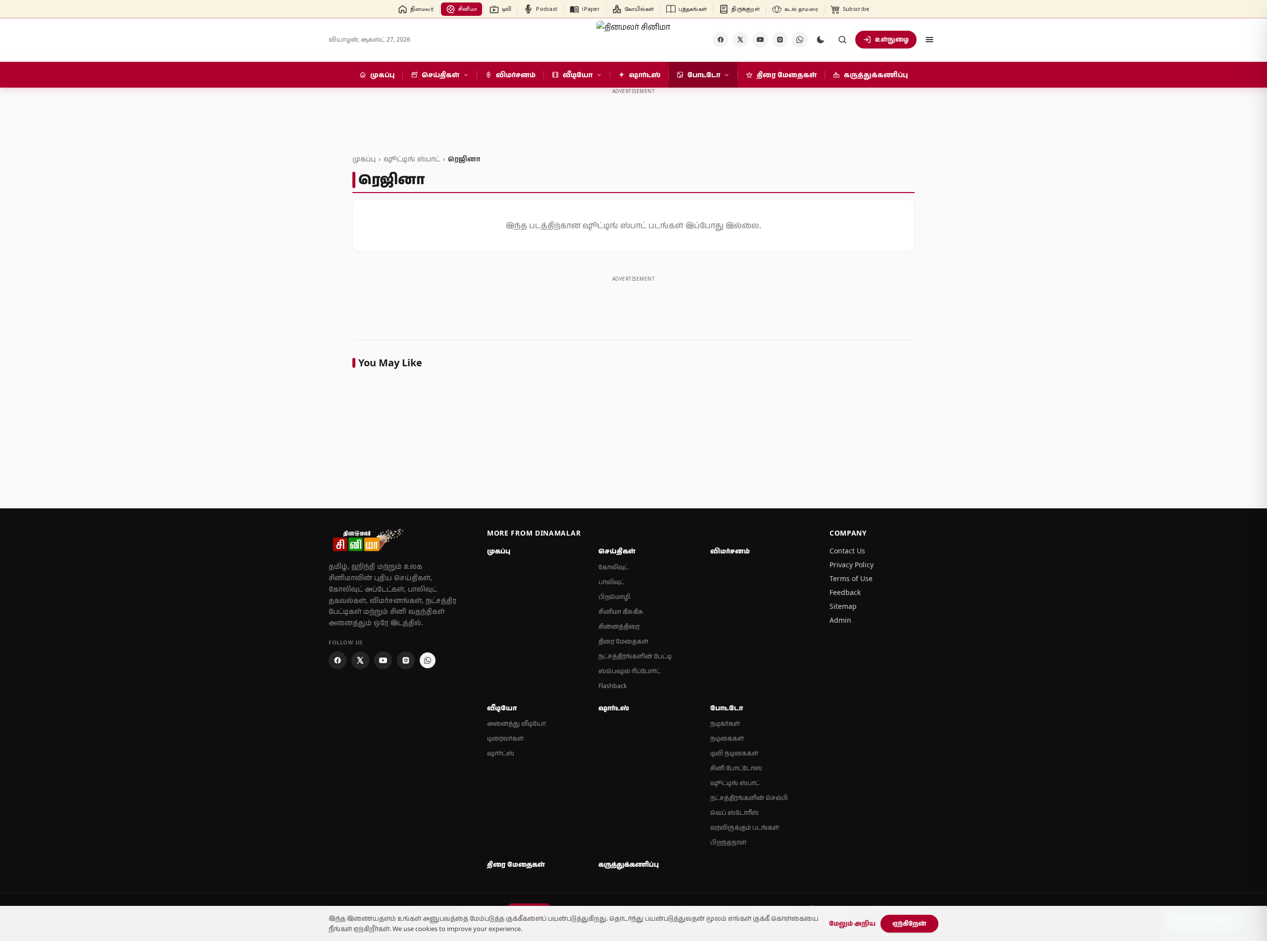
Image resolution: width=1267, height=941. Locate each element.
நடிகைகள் (727, 738)
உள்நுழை (892, 39)
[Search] (842, 40)
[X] (740, 40)
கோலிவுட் (613, 567)
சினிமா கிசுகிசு (620, 611)
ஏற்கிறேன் (909, 923)
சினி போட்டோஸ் (736, 768)
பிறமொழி (614, 597)
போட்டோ (726, 707)
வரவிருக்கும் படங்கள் (744, 827)
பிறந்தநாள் (728, 842)
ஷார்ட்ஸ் (500, 753)
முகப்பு (364, 158)
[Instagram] (780, 40)
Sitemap (843, 606)
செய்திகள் (616, 550)
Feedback (845, 592)
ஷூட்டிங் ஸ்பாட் (412, 158)
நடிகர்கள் (725, 723)
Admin (840, 620)
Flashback (612, 686)
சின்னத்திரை (618, 626)
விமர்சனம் (730, 550)
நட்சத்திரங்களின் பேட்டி (635, 656)
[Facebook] (721, 40)
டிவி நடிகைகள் (734, 753)
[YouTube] (760, 40)
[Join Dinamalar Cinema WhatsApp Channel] (800, 40)
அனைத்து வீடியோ (516, 723)
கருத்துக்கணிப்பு (628, 864)
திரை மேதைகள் (623, 641)
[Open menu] (929, 40)
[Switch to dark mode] (820, 40)
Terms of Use (851, 578)
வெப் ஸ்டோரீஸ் (734, 812)
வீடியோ (502, 707)
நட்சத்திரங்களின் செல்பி (749, 797)
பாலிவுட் (611, 582)
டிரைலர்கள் (505, 738)
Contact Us (847, 550)
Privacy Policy (851, 564)
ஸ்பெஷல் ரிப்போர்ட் (629, 671)
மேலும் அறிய (852, 923)
